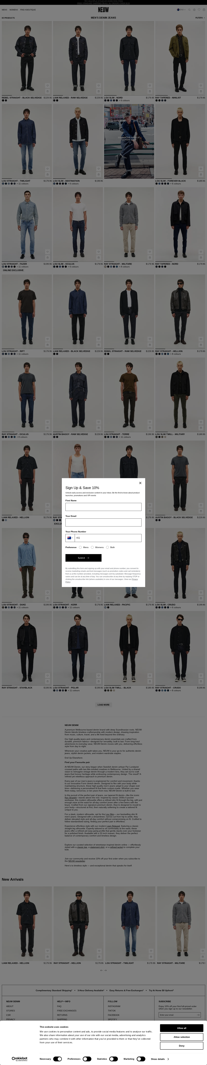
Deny (181, 1045)
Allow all (181, 1028)
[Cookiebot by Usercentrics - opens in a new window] (19, 1059)
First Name (71, 500)
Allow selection (182, 1037)
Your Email (70, 516)
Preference (71, 547)
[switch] (87, 1059)
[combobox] (70, 538)
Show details (158, 1059)
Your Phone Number (75, 531)
